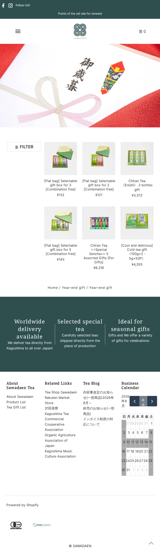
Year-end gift (73, 287)
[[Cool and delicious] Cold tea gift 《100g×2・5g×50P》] (136, 223)
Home (53, 287)
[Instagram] (10, 5)
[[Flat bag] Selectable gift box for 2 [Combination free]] (98, 158)
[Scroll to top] (151, 543)
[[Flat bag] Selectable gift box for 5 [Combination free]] (60, 223)
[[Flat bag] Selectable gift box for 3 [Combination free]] (60, 158)
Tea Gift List (16, 407)
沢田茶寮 (51, 408)
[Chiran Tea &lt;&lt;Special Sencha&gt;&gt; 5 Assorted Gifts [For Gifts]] (98, 223)
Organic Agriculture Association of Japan (60, 440)
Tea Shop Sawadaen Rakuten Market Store (61, 397)
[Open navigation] (17, 31)
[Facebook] (3, 5)
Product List (16, 402)
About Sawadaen (19, 396)
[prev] (134, 401)
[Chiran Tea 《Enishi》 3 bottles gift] (136, 158)
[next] (152, 401)
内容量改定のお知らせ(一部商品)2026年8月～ (98, 397)
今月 (143, 402)
